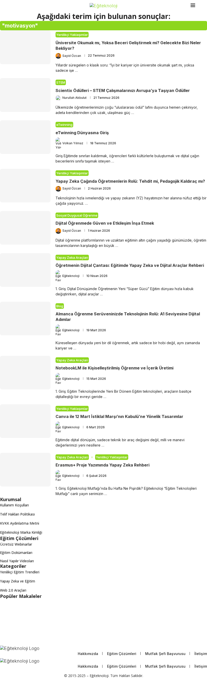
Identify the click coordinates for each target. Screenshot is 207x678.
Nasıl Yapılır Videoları (17, 561)
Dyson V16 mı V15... (16, 634)
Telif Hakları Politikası (17, 514)
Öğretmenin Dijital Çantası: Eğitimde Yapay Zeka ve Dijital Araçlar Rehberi (130, 265)
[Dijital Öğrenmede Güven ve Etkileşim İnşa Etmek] (25, 228)
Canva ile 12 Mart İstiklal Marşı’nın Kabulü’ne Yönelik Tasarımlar (119, 416)
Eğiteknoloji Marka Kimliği (21, 532)
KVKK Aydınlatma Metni (19, 523)
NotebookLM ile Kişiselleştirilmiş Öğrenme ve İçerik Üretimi (114, 367)
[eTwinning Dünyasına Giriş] (25, 137)
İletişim (200, 653)
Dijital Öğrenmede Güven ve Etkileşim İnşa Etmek (105, 223)
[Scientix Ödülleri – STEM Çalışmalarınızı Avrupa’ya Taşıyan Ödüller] (25, 95)
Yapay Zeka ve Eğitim (17, 581)
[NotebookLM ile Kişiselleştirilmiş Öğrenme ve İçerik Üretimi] (25, 372)
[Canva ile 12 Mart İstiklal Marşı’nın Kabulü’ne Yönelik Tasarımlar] (25, 421)
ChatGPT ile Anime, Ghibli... (22, 614)
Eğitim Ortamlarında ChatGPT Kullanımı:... (34, 605)
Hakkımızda (88, 653)
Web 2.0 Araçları (13, 590)
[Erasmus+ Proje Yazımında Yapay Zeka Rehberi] (25, 469)
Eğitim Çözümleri (121, 653)
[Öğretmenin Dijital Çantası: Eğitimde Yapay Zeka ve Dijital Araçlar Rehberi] (25, 270)
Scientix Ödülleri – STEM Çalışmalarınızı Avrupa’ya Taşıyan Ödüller (123, 90)
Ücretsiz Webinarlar (16, 544)
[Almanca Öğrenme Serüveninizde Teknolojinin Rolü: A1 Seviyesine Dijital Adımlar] (25, 318)
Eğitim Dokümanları (16, 552)
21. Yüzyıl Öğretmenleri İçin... (23, 624)
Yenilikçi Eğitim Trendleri (19, 572)
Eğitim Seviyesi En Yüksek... (22, 643)
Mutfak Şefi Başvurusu (165, 653)
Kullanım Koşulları (14, 505)
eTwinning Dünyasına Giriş (82, 132)
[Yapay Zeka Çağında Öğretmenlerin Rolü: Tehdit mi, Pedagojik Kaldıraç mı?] (25, 185)
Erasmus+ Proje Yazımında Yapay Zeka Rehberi (102, 464)
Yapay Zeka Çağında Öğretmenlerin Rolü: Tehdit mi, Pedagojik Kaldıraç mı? (130, 181)
